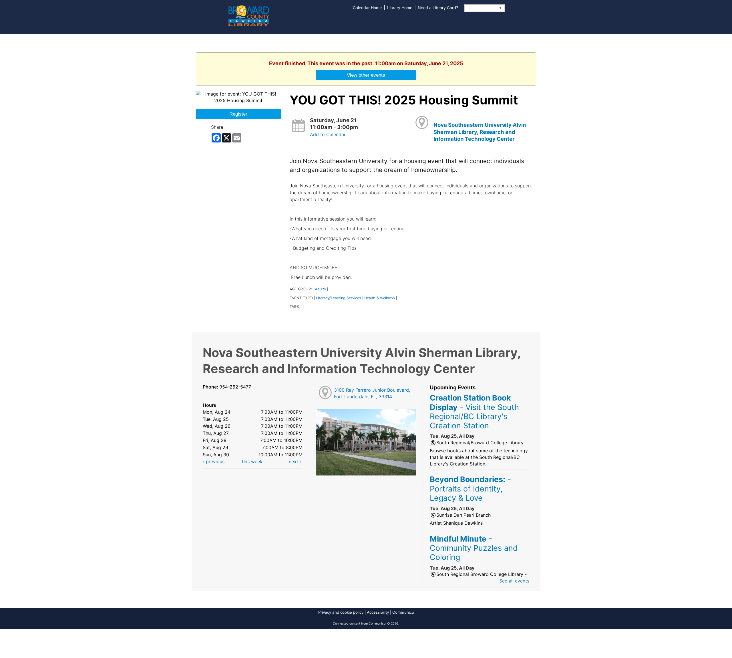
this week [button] (252, 461)
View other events (366, 75)
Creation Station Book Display (474, 411)
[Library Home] (248, 15)
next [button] (294, 461)
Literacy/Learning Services (338, 298)
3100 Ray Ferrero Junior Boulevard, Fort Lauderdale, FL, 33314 (372, 393)
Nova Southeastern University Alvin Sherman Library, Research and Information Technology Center (479, 132)
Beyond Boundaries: (470, 488)
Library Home (399, 7)
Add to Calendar (328, 134)
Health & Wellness (379, 298)
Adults (320, 289)
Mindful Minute (474, 548)
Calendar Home (367, 7)
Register (238, 114)
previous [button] (214, 461)
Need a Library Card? (438, 7)
